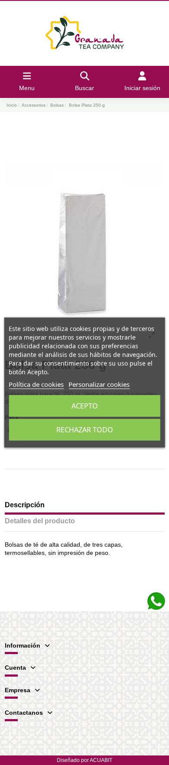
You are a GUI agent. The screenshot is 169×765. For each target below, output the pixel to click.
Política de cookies (36, 384)
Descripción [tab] (25, 505)
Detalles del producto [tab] (40, 521)
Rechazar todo (84, 429)
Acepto (85, 406)
